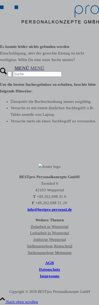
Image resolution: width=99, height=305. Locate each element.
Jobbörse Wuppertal (49, 239)
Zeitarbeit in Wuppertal (49, 226)
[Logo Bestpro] (49, 25)
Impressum (49, 276)
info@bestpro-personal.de (49, 209)
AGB (49, 263)
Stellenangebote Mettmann (50, 253)
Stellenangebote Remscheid (49, 246)
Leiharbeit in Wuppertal (49, 233)
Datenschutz (49, 269)
